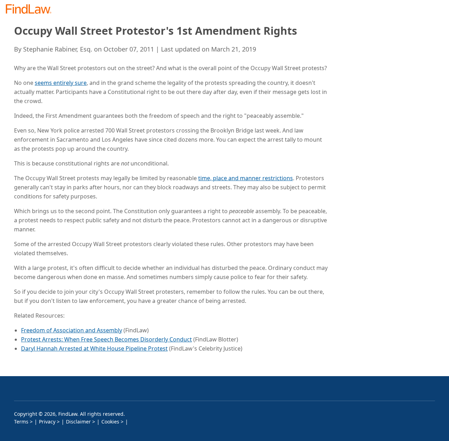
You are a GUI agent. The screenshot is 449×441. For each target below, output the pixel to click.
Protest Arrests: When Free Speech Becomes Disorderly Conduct (106, 339)
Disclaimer (78, 421)
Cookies (110, 421)
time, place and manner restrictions (245, 178)
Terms (21, 421)
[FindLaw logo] (31, 9)
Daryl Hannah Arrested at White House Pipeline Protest (94, 348)
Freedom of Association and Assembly (71, 330)
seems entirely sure (61, 83)
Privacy (47, 421)
